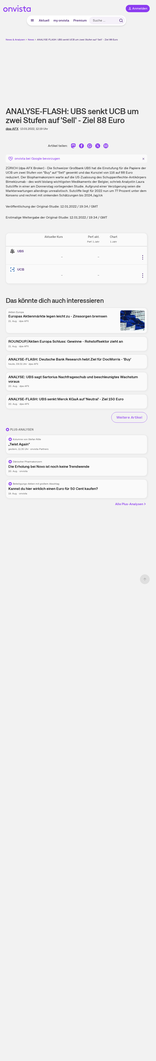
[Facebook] (81, 146)
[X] (97, 146)
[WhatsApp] (89, 146)
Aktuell (44, 20)
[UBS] (13, 251)
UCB (20, 269)
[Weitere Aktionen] (142, 257)
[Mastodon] (73, 146)
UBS (20, 251)
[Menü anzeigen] (32, 20)
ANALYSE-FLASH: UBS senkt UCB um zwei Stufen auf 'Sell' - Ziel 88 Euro (77, 39)
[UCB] (13, 269)
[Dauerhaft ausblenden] (143, 158)
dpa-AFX (12, 129)
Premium (80, 20)
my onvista (61, 20)
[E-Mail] (105, 146)
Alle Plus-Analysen (129, 504)
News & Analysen (15, 39)
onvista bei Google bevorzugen (37, 158)
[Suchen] (121, 20)
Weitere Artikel (129, 417)
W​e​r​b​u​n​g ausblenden (91, 71)
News (31, 39)
